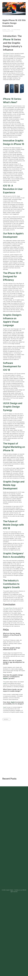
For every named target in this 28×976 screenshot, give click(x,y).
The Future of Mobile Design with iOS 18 (13, 525)
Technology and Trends (7, 31)
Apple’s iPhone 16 (7, 106)
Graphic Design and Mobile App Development (13, 485)
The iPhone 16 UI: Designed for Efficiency (12, 276)
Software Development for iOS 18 (12, 366)
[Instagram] (10, 816)
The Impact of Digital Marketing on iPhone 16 (14, 447)
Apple (5, 678)
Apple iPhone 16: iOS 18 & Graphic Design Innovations (13, 23)
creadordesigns (16, 29)
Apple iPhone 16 (9, 608)
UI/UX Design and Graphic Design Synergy (12, 407)
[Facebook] (7, 816)
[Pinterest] (17, 816)
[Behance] (14, 816)
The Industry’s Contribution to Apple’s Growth (11, 584)
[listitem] (14, 373)
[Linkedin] (20, 816)
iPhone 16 (8, 39)
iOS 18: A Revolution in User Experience (13, 189)
